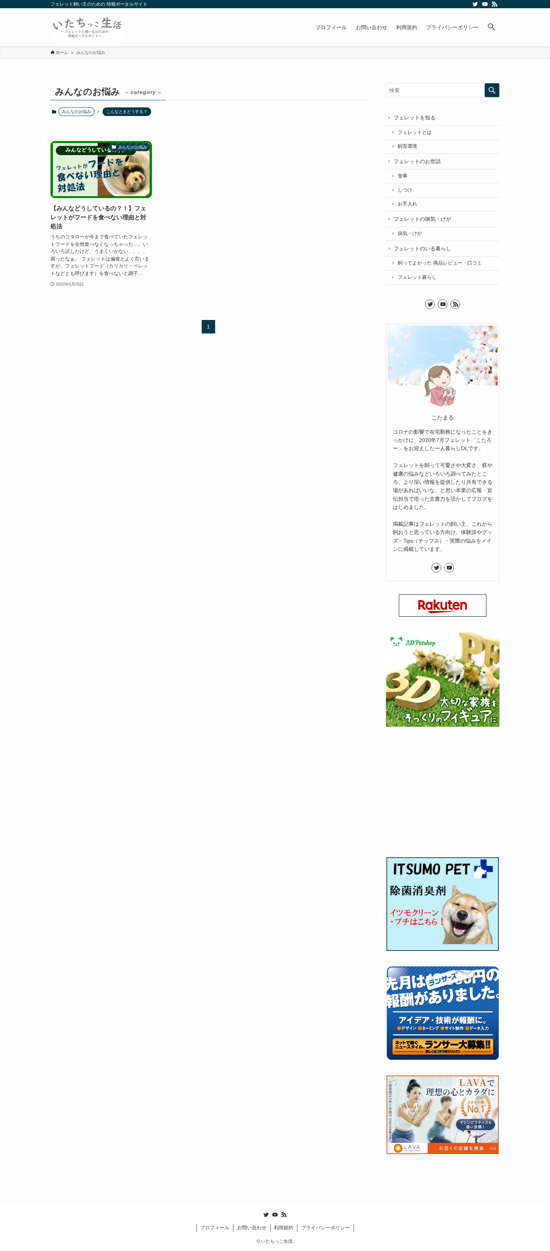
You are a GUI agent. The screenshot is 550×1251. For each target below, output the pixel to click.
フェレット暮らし (417, 277)
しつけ (405, 190)
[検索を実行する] (492, 90)
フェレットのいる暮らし (422, 248)
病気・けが (410, 233)
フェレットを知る (415, 117)
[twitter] (475, 4)
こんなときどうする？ (126, 111)
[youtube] (485, 4)
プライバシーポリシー (325, 1227)
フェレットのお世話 (417, 161)
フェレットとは (415, 132)
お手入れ (407, 204)
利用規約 (283, 1227)
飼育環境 (407, 146)
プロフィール (214, 1227)
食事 (402, 176)
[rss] (494, 4)
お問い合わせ (251, 1227)
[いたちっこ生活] (87, 27)
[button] (491, 27)
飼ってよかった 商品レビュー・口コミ (440, 263)
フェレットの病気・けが (422, 219)
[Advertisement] (442, 797)
